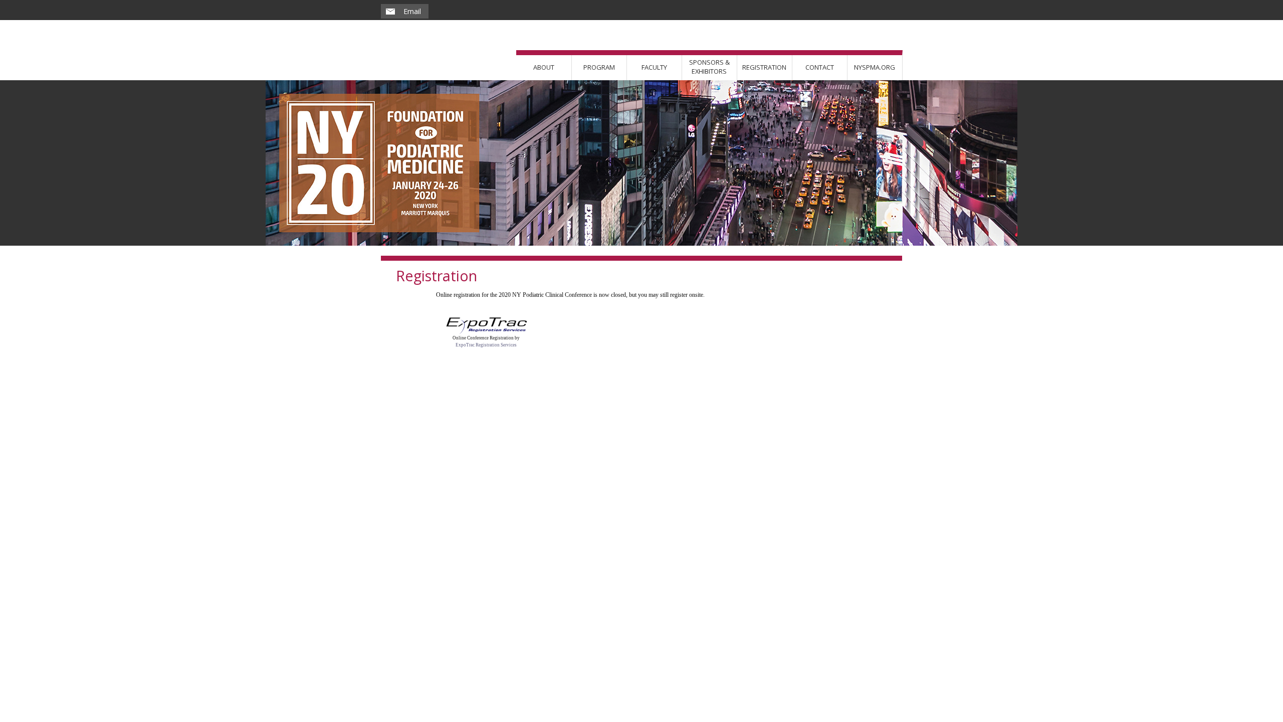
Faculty (654, 67)
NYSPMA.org (874, 67)
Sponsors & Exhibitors (709, 67)
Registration (764, 67)
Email (412, 11)
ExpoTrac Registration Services (486, 344)
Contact (819, 67)
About (543, 67)
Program (599, 67)
